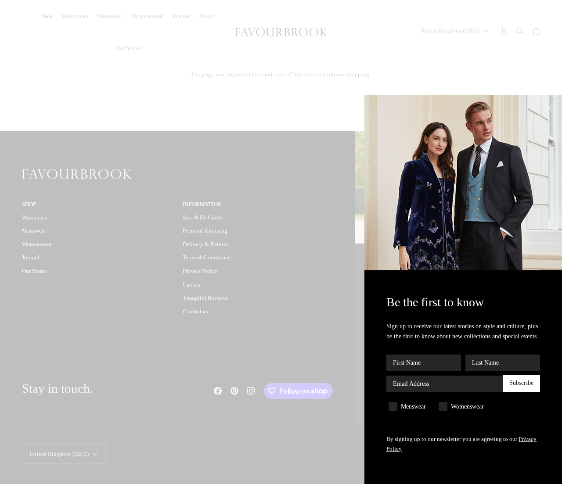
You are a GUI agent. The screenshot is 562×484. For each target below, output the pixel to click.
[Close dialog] (549, 106)
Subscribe (521, 383)
